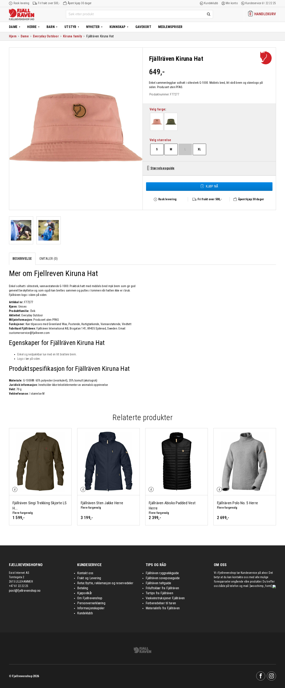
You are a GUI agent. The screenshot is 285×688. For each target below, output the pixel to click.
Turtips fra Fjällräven (159, 593)
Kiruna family (72, 36)
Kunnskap (118, 27)
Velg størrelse (160, 140)
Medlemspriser (170, 27)
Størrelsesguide (162, 168)
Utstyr (70, 27)
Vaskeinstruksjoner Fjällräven (165, 598)
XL (199, 149)
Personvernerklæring (91, 603)
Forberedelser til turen (161, 603)
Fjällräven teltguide (158, 583)
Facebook (260, 676)
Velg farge (157, 109)
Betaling (82, 588)
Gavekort (143, 27)
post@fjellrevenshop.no (24, 591)
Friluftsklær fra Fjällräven (162, 588)
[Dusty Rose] (157, 121)
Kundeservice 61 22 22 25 (260, 3)
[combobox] (139, 14)
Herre (32, 27)
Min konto (232, 3)
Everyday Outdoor (46, 36)
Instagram (271, 676)
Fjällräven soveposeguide (163, 578)
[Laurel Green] (171, 121)
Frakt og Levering (89, 578)
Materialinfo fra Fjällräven (163, 608)
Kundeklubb (211, 3)
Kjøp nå (212, 186)
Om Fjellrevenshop (89, 598)
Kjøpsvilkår (84, 593)
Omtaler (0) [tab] (48, 259)
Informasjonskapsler (91, 608)
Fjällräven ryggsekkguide (162, 573)
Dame (13, 27)
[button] (156, 122)
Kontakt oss (85, 573)
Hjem (12, 36)
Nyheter (93, 27)
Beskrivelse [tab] (22, 259)
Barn (51, 27)
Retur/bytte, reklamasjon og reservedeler (105, 583)
